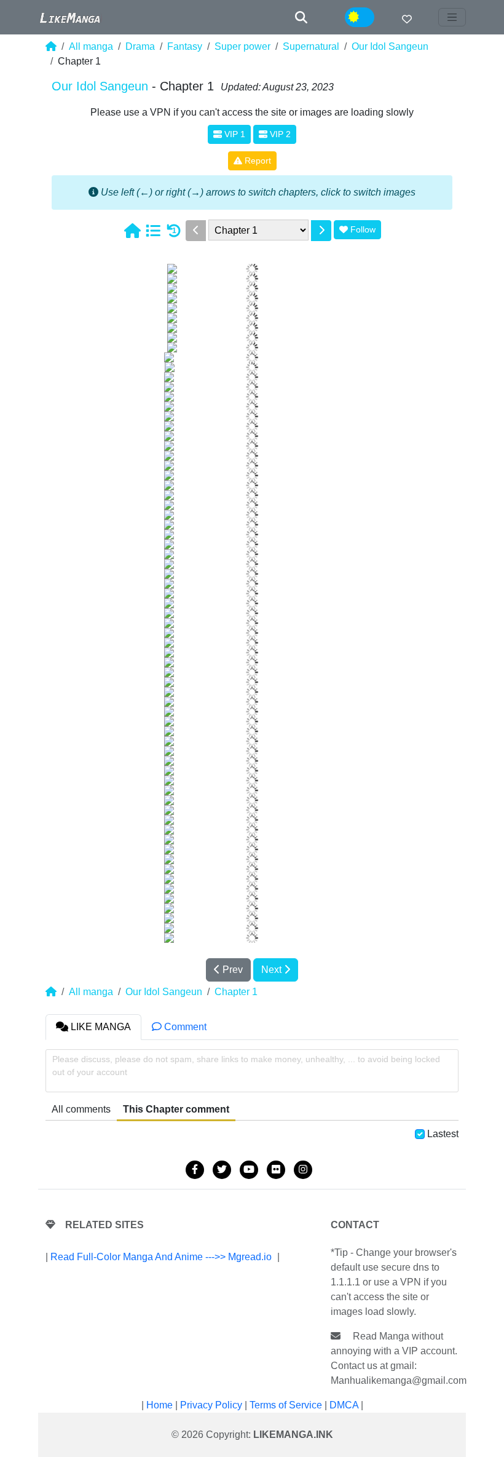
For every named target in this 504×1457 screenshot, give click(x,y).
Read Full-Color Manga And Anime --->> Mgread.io (161, 1257)
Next (272, 969)
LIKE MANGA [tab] (99, 1027)
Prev (231, 969)
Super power (242, 46)
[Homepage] (132, 230)
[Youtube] (249, 1170)
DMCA (343, 1405)
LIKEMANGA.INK (293, 1434)
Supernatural (311, 46)
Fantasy (184, 46)
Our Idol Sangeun (390, 46)
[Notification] (407, 19)
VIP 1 (233, 134)
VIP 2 (279, 134)
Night (368, 17)
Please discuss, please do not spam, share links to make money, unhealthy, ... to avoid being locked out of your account (246, 1065)
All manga (91, 46)
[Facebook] (195, 1170)
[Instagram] (303, 1170)
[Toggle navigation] (452, 17)
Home (159, 1405)
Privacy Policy (211, 1405)
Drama (140, 46)
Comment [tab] (184, 1027)
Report (256, 160)
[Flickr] (276, 1170)
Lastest (443, 1134)
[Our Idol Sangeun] (153, 230)
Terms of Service (286, 1405)
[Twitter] (222, 1170)
